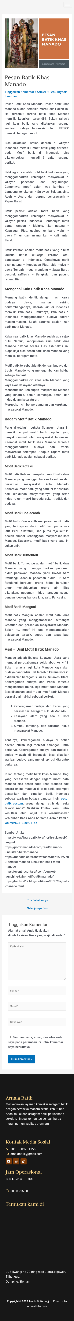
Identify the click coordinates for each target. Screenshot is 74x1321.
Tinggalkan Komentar (19, 92)
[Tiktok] (23, 1161)
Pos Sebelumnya (37, 900)
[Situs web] (37, 1023)
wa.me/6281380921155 (21, 823)
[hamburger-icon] (68, 4)
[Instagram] (16, 1161)
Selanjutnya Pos (37, 908)
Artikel (41, 92)
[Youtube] (9, 1161)
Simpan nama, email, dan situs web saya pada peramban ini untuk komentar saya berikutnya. (35, 1042)
